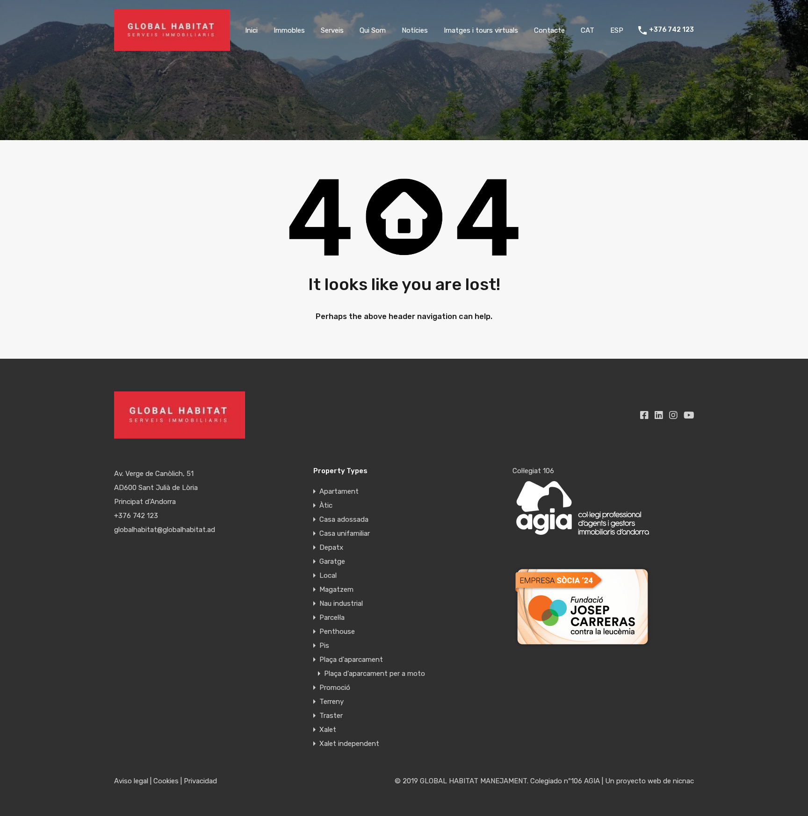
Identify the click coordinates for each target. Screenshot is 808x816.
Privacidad (200, 781)
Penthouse (337, 631)
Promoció (334, 687)
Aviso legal (131, 781)
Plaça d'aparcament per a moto (374, 673)
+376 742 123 (671, 30)
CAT (587, 30)
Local (328, 575)
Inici (251, 30)
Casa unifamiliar (344, 533)
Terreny (331, 701)
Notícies (415, 30)
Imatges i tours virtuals (481, 30)
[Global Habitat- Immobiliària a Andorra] (172, 47)
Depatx (331, 547)
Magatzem (336, 589)
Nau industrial (341, 603)
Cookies (166, 781)
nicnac (683, 781)
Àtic (325, 505)
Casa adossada (343, 519)
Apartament (339, 491)
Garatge (332, 561)
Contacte (549, 30)
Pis (324, 645)
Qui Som (373, 30)
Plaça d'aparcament (351, 659)
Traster (331, 715)
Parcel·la (332, 617)
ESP (616, 30)
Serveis (332, 30)
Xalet (327, 729)
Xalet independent (349, 743)
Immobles (289, 30)
